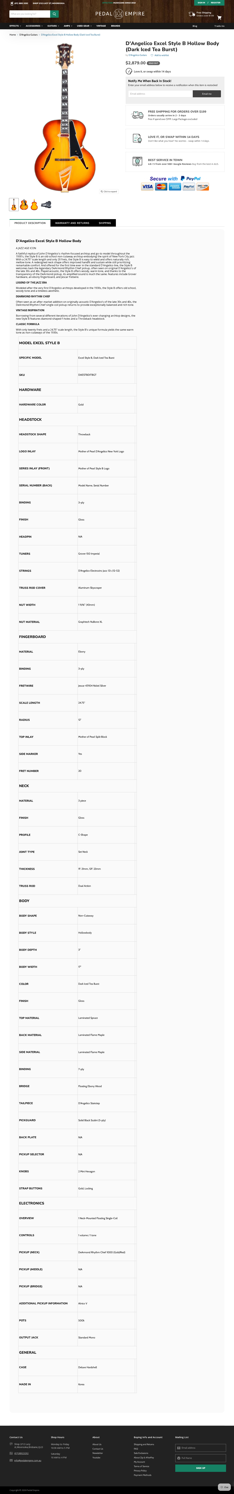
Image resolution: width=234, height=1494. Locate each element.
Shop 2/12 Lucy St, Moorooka (48, 3)
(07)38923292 (21, 1453)
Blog (195, 26)
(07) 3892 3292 (21, 3)
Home (13, 34)
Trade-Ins (219, 26)
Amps (67, 26)
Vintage (101, 26)
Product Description (30, 223)
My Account (139, 1461)
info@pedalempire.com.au (27, 1460)
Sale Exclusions (141, 1453)
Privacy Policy (140, 1470)
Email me (207, 94)
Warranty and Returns (72, 223)
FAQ (136, 1448)
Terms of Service (141, 1466)
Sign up (200, 1468)
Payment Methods (142, 1475)
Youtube (96, 1457)
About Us (96, 1444)
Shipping (105, 223)
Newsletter (97, 1453)
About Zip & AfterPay (144, 1457)
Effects (14, 26)
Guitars (52, 26)
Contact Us (97, 1448)
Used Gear (83, 26)
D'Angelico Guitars (28, 34)
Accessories (33, 26)
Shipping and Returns (144, 1444)
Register (215, 2)
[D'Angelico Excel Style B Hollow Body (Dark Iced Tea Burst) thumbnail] (13, 204)
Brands (115, 26)
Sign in (201, 2)
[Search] (54, 14)
